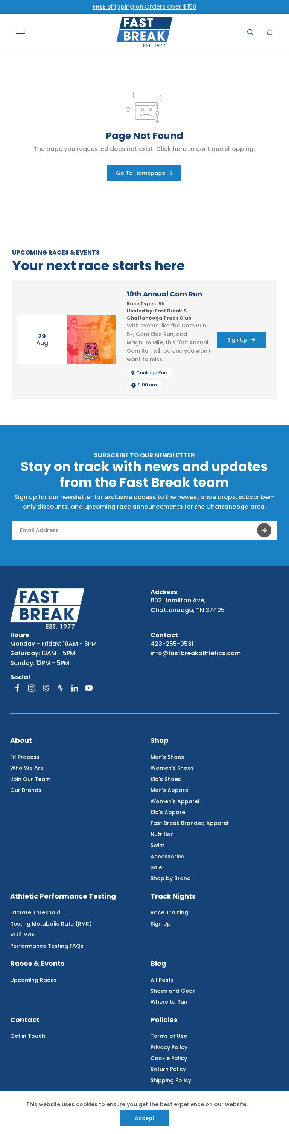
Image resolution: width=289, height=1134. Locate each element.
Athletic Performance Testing (63, 896)
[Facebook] (17, 688)
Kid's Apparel (169, 812)
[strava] (60, 688)
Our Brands (25, 790)
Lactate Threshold (35, 912)
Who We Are (27, 768)
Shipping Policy (171, 1080)
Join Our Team (30, 779)
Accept (145, 1118)
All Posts (162, 980)
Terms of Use (169, 1036)
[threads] (46, 688)
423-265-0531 (172, 643)
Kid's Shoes (166, 779)
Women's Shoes (172, 768)
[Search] (250, 32)
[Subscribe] (264, 530)
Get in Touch (27, 1036)
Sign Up (161, 923)
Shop (160, 740)
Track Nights (173, 896)
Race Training (169, 912)
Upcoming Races (33, 980)
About (21, 740)
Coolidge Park (152, 372)
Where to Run (169, 1002)
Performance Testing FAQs (47, 946)
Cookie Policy (169, 1058)
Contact (25, 1020)
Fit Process (25, 757)
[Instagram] (31, 688)
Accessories (167, 856)
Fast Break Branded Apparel (189, 823)
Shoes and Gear (173, 991)
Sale (156, 867)
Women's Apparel (175, 801)
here (179, 149)
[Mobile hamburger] (20, 32)
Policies (164, 1020)
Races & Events (37, 963)
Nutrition (162, 834)
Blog (158, 963)
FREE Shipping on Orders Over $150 (144, 6)
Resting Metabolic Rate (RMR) (51, 923)
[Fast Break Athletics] (144, 32)
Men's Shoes (167, 757)
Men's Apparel (170, 790)
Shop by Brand (171, 878)
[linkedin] (74, 688)
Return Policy (168, 1069)
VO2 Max (22, 934)
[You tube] (89, 688)
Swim (157, 845)
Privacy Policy (169, 1047)
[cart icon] (270, 32)
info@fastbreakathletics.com (196, 653)
